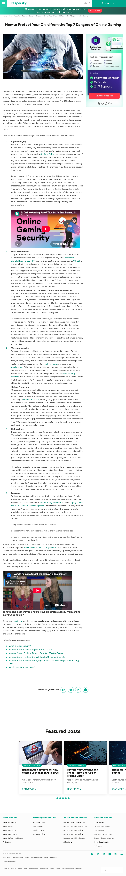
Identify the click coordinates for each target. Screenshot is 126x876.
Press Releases (44, 868)
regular (14, 367)
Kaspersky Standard (10, 822)
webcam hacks (51, 364)
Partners (20, 868)
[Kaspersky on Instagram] (115, 854)
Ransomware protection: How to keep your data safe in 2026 (40, 771)
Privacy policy (6, 857)
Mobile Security (38, 830)
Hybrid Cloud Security (101, 842)
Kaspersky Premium (9, 830)
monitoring (17, 621)
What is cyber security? (20, 646)
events (20, 367)
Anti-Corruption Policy (36, 857)
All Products (67, 842)
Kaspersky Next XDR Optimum (73, 834)
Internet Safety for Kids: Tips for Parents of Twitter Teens (36, 653)
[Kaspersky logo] (19, 3)
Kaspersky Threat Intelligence (104, 838)
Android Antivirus (39, 822)
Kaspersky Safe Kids (10, 834)
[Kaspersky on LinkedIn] (103, 854)
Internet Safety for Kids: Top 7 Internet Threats (31, 649)
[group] (40, 767)
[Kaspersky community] (121, 854)
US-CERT (77, 261)
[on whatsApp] (85, 690)
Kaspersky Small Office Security (74, 822)
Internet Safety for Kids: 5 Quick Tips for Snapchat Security (37, 657)
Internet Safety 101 (31, 399)
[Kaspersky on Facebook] (92, 854)
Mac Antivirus (37, 826)
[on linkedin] (78, 690)
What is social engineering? (22, 667)
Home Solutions (10, 817)
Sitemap (52, 868)
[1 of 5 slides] (57, 798)
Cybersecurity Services (102, 826)
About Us (13, 868)
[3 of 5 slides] (63, 798)
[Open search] (89, 3)
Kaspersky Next (99, 822)
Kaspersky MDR (99, 830)
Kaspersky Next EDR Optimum (73, 830)
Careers (58, 868)
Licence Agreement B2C (50, 857)
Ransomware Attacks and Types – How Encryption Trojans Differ (82, 772)
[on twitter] (71, 690)
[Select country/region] (85, 3)
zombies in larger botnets (50, 502)
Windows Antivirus (39, 834)
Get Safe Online (47, 154)
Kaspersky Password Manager (13, 838)
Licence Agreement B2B (9, 861)
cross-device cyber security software (40, 547)
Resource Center (33, 868)
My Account (109, 3)
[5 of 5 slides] (68, 798)
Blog (25, 868)
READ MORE (28, 789)
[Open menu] (3, 3)
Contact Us (6, 868)
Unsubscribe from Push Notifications (72, 868)
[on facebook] (63, 690)
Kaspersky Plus (8, 826)
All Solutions (7, 842)
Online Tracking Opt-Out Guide (20, 857)
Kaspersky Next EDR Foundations (75, 826)
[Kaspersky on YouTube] (109, 854)
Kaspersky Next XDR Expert (103, 834)
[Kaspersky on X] (97, 854)
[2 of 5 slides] (60, 798)
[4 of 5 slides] (65, 798)
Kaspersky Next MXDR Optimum (74, 838)
